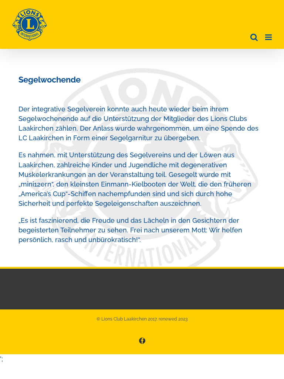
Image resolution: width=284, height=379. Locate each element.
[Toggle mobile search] (254, 37)
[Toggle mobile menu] (269, 37)
